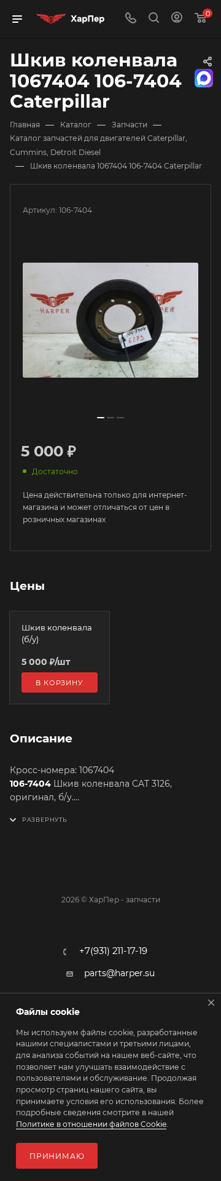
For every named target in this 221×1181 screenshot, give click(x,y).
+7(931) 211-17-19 (113, 951)
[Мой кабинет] (176, 19)
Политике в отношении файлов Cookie (91, 1124)
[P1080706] (110, 320)
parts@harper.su (119, 973)
